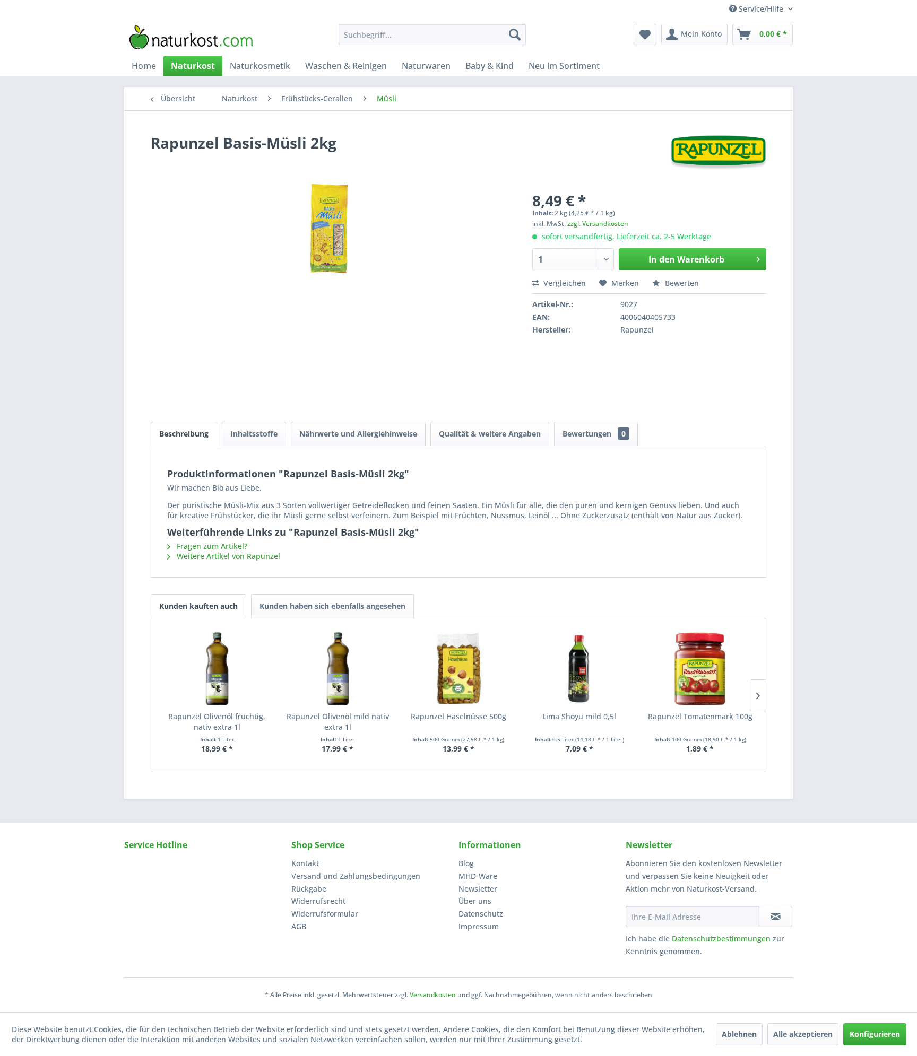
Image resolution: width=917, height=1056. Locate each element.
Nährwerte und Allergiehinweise (358, 434)
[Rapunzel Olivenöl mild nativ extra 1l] (338, 669)
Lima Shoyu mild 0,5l (579, 716)
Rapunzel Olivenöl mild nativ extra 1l (338, 721)
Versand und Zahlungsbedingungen (355, 876)
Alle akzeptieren (803, 1034)
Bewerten (681, 283)
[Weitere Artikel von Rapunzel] (718, 153)
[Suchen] (515, 34)
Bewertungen (594, 434)
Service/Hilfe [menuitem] (761, 9)
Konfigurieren (875, 1034)
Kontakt (305, 863)
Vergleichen (563, 283)
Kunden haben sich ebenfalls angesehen (332, 606)
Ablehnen (739, 1034)
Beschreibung (184, 434)
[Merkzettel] (645, 34)
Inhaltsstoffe (254, 434)
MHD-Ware (477, 876)
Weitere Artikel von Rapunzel (227, 556)
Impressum (478, 926)
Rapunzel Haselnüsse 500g (458, 716)
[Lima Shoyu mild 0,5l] (579, 669)
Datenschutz (480, 914)
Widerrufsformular (324, 914)
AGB (298, 926)
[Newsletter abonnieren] (775, 916)
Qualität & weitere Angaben (490, 434)
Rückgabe (308, 889)
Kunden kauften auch (198, 606)
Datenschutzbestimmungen (721, 938)
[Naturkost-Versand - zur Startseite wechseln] (191, 37)
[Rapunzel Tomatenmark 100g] (699, 669)
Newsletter (477, 889)
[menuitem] (432, 34)
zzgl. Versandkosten (597, 223)
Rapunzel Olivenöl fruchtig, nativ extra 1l (216, 721)
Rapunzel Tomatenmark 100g (700, 716)
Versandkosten (433, 994)
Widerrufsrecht (318, 901)
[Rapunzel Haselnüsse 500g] (458, 669)
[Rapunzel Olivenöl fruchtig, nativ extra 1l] (217, 669)
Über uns (474, 901)
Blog (466, 863)
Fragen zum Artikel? (211, 546)
